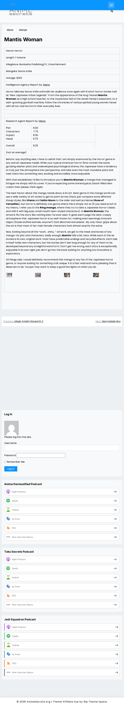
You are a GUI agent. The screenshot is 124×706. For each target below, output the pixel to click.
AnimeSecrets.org (38, 701)
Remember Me (15, 462)
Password (10, 455)
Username (10, 443)
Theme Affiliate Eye (66, 701)
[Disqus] (62, 371)
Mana (10, 29)
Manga (23, 29)
